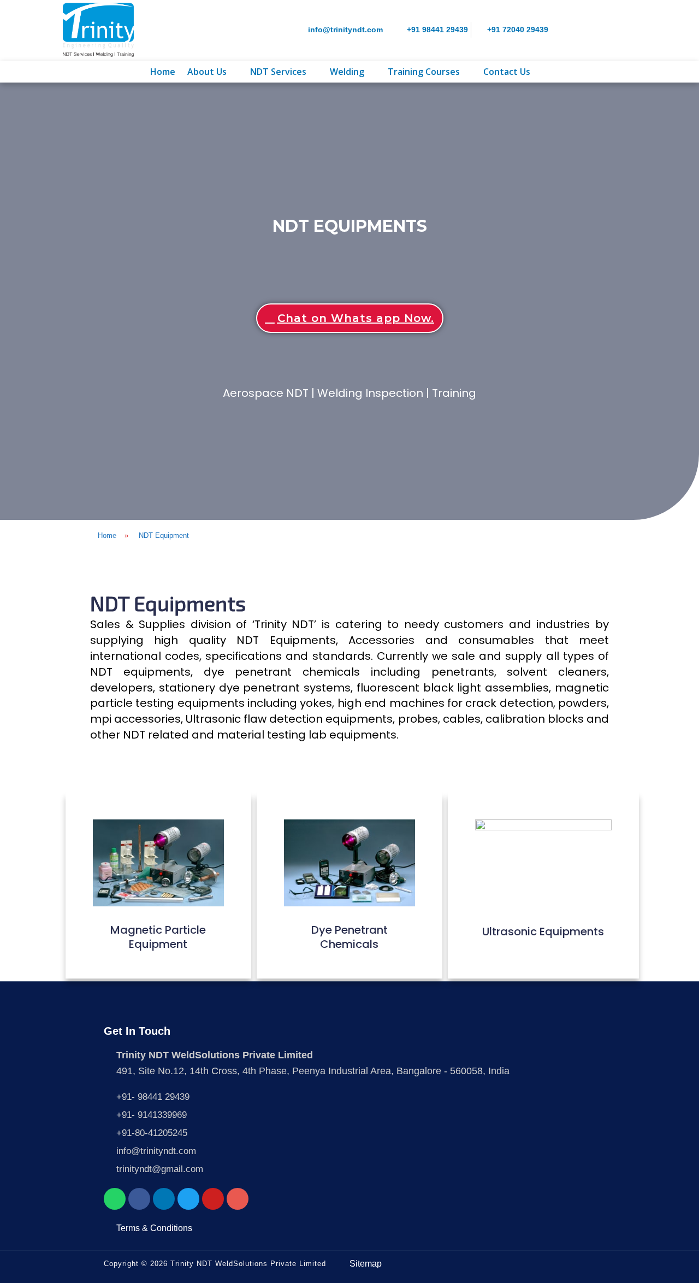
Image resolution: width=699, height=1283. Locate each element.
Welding (347, 72)
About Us (207, 72)
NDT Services (278, 72)
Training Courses (424, 72)
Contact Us (506, 72)
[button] (212, 72)
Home (162, 72)
